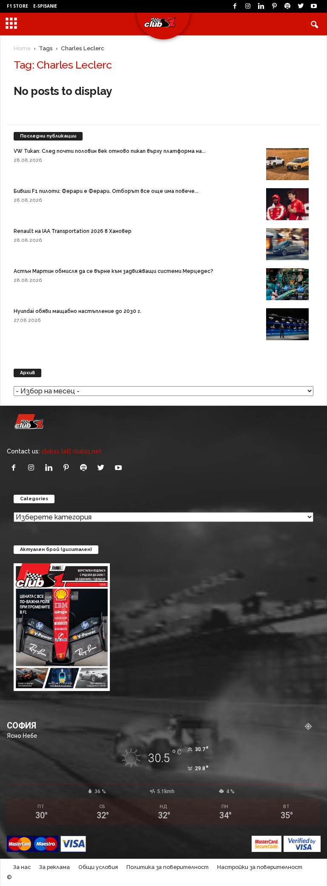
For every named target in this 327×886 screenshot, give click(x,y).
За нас (22, 867)
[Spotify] (287, 6)
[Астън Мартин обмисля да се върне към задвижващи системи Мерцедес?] (287, 284)
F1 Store (17, 6)
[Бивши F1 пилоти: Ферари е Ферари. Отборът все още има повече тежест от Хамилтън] (287, 204)
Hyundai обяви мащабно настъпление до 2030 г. (77, 311)
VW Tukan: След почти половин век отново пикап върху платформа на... (110, 151)
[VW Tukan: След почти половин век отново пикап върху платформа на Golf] (287, 164)
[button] (314, 24)
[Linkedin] (261, 6)
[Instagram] (248, 6)
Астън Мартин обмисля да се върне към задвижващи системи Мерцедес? (113, 271)
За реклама (54, 867)
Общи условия (98, 867)
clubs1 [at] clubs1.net (71, 451)
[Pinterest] (274, 6)
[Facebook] (234, 6)
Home (22, 48)
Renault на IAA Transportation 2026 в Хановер (73, 231)
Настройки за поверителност (259, 867)
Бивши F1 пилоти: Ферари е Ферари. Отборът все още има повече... (106, 191)
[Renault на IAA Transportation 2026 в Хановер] (287, 244)
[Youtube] (314, 6)
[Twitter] (300, 6)
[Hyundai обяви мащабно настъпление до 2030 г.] (287, 324)
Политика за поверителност (167, 867)
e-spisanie (45, 6)
